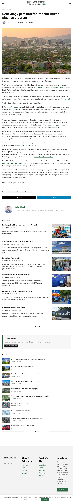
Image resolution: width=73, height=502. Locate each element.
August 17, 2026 (16, 383)
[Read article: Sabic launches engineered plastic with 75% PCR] (61, 247)
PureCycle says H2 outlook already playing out (24, 388)
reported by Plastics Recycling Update (49, 87)
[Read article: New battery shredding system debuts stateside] (6, 375)
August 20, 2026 (16, 369)
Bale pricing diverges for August (20, 403)
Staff (23, 468)
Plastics (9, 9)
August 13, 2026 (16, 391)
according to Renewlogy (27, 145)
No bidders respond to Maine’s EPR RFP (22, 366)
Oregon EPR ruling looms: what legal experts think (25, 381)
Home (3, 9)
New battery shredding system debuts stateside (25, 374)
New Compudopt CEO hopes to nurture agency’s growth (19, 225)
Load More (36, 326)
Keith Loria (6, 293)
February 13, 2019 (22, 22)
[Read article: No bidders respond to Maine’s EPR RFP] (6, 368)
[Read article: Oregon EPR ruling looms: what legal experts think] (6, 383)
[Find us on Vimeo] (8, 463)
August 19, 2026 (16, 361)
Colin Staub (11, 22)
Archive (24, 470)
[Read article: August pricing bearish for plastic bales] (6, 427)
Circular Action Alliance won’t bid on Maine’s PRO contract (28, 359)
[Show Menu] (3, 3)
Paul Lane (6, 227)
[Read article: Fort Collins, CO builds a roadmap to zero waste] (61, 297)
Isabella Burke (7, 260)
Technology (28, 192)
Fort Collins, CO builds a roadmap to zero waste (17, 291)
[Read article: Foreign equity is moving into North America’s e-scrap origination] (6, 398)
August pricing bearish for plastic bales (22, 425)
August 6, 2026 (15, 293)
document (66, 99)
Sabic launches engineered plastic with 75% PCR (17, 241)
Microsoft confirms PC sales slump (13, 307)
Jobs (41, 468)
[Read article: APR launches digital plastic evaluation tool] (61, 280)
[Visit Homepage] (36, 3)
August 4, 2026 (17, 310)
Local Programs (11, 192)
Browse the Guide (11, 346)
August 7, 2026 (15, 277)
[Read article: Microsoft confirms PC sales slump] (61, 313)
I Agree (45, 499)
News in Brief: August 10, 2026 (11, 258)
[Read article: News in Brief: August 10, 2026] (61, 264)
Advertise (42, 465)
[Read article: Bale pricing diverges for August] (6, 405)
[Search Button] (70, 3)
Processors (20, 192)
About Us (25, 465)
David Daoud (7, 310)
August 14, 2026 (16, 227)
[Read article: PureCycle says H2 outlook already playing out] (6, 390)
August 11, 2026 (19, 244)
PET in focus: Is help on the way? (20, 411)
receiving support (54, 125)
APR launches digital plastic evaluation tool (16, 274)
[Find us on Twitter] (12, 463)
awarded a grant (24, 134)
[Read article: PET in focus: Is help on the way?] (6, 412)
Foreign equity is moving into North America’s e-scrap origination (30, 396)
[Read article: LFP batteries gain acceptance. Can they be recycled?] (6, 420)
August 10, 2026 (18, 260)
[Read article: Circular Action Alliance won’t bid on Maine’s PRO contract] (6, 361)
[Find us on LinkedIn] (5, 463)
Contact (42, 470)
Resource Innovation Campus (12, 163)
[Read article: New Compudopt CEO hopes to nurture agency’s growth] (61, 231)
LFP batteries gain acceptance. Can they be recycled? (27, 418)
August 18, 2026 (16, 406)
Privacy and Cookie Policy (31, 499)
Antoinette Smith (8, 244)
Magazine (25, 473)
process (16, 107)
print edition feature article (43, 157)
